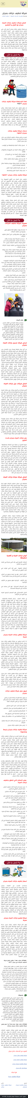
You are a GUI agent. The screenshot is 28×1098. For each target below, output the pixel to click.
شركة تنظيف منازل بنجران (20, 1055)
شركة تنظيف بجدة (14, 1076)
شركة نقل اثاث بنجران (21, 1068)
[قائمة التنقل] (3, 3)
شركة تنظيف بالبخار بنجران (20, 1060)
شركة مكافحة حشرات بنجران (19, 1064)
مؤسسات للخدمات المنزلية (17, 16)
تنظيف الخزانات (5, 16)
